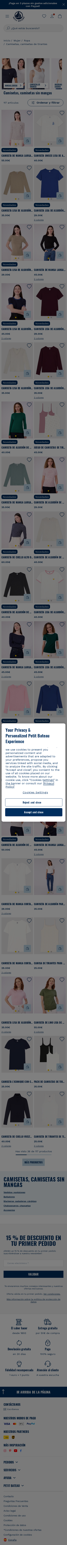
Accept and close (33, 812)
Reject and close (32, 802)
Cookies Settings (35, 792)
